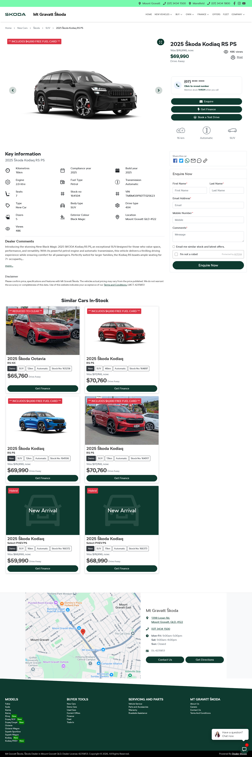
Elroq (7, 716)
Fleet (226, 14)
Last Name (217, 183)
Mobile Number (183, 213)
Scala (7, 707)
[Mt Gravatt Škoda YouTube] (244, 3)
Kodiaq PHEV (11, 741)
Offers (216, 14)
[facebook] (175, 160)
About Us (194, 704)
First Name (180, 183)
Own (188, 14)
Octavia (8, 725)
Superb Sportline (13, 731)
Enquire (208, 101)
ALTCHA (238, 254)
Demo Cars (72, 707)
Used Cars (71, 710)
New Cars (22, 28)
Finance (201, 14)
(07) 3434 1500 (176, 3)
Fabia (7, 704)
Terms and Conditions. (115, 284)
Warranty (133, 710)
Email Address (182, 198)
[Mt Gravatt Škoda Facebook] (235, 3)
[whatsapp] (187, 160)
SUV (48, 28)
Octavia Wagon (12, 728)
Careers (193, 707)
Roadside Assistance (138, 713)
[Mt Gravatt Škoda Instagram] (240, 3)
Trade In (70, 722)
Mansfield (199, 3)
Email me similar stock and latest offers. (200, 246)
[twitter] (181, 160)
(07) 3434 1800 (220, 3)
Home (149, 14)
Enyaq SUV (10, 719)
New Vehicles (162, 14)
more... (9, 265)
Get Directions (205, 659)
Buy (178, 14)
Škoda (36, 28)
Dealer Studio (239, 753)
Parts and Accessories (138, 707)
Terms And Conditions (200, 713)
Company (237, 14)
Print (240, 57)
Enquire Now (208, 265)
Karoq (8, 713)
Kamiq (8, 710)
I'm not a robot (189, 254)
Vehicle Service (135, 704)
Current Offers (73, 713)
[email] (193, 160)
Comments (180, 227)
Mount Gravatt (151, 3)
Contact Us (165, 659)
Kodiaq (8, 738)
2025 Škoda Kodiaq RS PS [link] (69, 28)
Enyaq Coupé (11, 722)
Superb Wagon (12, 735)
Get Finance (208, 109)
